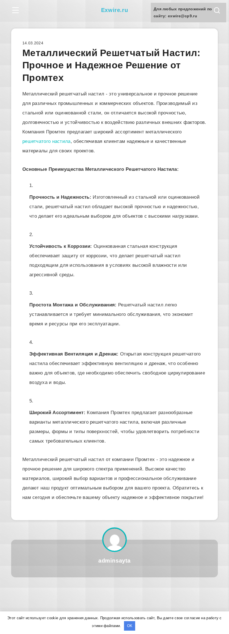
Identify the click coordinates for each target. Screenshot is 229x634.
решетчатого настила (46, 141)
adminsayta (114, 561)
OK (129, 626)
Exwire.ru (114, 10)
